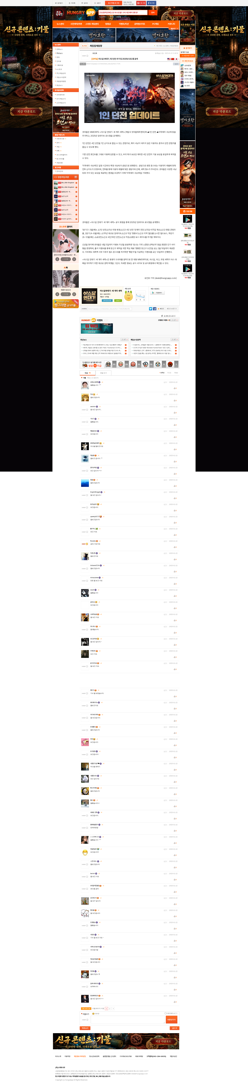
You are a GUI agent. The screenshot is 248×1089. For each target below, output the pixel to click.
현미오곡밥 (96, 467)
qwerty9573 (97, 516)
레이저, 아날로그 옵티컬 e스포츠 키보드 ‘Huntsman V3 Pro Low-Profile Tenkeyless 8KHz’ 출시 (114, 348)
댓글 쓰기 (103, 373)
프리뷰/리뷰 (60, 95)
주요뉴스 (59, 53)
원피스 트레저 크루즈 (189, 72)
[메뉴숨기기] (174, 29)
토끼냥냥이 (96, 504)
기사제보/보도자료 (126, 1056)
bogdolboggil (97, 492)
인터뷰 (58, 61)
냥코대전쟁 (187, 65)
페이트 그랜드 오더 (189, 69)
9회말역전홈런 (97, 886)
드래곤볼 (118, 17)
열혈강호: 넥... (66, 192)
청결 (94, 480)
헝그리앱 (159, 46)
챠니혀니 (95, 626)
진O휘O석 (95, 898)
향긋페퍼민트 (96, 996)
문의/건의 (59, 171)
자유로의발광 (96, 959)
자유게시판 (61, 139)
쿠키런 (112, 17)
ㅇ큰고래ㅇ (96, 861)
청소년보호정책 (94, 1056)
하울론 (94, 455)
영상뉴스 (59, 85)
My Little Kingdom (68, 183)
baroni (95, 873)
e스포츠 (59, 69)
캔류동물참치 (96, 825)
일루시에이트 (96, 983)
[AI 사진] (66, 279)
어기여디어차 (96, 715)
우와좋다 (95, 727)
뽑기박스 (95, 529)
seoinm (95, 406)
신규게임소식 (61, 103)
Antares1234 (97, 565)
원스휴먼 (187, 86)
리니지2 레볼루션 (189, 82)
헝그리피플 (60, 159)
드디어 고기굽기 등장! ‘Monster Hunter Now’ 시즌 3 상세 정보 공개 (154, 348)
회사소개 (58, 1056)
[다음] (113, 1008)
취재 (58, 57)
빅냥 (94, 394)
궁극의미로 (96, 663)
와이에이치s (96, 702)
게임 (58, 147)
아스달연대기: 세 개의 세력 (111, 291)
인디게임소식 (61, 99)
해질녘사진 (96, 431)
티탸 (94, 739)
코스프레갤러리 (61, 155)
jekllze (95, 602)
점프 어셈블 (187, 76)
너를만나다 (96, 776)
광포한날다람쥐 (97, 443)
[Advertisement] (129, 196)
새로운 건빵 (96, 812)
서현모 (94, 935)
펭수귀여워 (96, 788)
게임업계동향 (61, 81)
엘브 (94, 800)
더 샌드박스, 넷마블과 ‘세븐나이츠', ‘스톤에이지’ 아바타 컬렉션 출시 (153, 345)
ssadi (94, 590)
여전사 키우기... (67, 205)
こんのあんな (97, 837)
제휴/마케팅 (139, 1056)
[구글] (157, 293)
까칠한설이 (96, 849)
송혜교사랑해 (96, 382)
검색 (152, 13)
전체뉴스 (59, 49)
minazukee (96, 577)
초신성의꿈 (96, 639)
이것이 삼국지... (67, 219)
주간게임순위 (61, 73)
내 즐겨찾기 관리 (187, 55)
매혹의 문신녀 (66, 290)
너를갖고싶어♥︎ (97, 763)
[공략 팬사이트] (107, 300)
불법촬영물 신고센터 (109, 1056)
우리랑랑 (95, 751)
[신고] (176, 64)
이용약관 (67, 1056)
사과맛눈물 (96, 614)
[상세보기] (118, 300)
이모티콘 (97, 1014)
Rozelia (95, 541)
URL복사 (84, 308)
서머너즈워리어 (97, 947)
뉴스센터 (166, 46)
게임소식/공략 (61, 77)
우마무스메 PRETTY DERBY (189, 79)
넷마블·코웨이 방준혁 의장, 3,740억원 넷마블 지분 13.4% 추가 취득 (103, 350)
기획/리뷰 (59, 65)
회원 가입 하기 (127, 2)
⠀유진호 (94, 53)
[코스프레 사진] (66, 240)
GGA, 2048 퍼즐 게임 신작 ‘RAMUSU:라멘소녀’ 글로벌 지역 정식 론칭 (105, 353)
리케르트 (95, 651)
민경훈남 (95, 922)
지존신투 (95, 553)
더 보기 (125, 339)
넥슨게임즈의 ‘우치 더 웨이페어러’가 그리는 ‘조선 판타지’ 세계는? (102, 345)
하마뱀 (94, 971)
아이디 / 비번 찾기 (128, 4)
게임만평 (59, 163)
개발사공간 (173, 1056)
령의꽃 (94, 910)
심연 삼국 (65, 196)
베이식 (94, 690)
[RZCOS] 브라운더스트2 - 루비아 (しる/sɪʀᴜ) (71, 255)
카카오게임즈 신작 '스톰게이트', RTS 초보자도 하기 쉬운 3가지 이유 (153, 350)
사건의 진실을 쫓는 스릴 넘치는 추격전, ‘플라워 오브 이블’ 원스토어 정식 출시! (156, 353)
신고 (165, 382)
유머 (58, 143)
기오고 (94, 419)
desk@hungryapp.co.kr (139, 1074)
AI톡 (58, 151)
